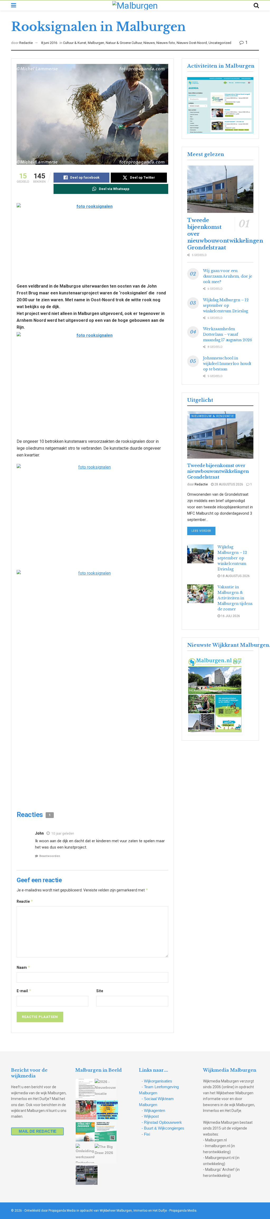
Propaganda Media (182, 1210)
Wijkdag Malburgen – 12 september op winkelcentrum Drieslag (226, 305)
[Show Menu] (13, 5)
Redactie (26, 43)
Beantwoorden (49, 856)
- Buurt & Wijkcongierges (163, 1128)
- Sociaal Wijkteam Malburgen (156, 1101)
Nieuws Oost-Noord (192, 43)
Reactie (25, 901)
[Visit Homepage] (134, 5)
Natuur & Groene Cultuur (124, 43)
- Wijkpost (150, 1116)
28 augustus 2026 (228, 484)
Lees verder (203, 531)
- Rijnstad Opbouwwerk (162, 1122)
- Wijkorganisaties (157, 1081)
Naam (23, 967)
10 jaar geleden (62, 833)
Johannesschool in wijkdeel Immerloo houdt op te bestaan (227, 364)
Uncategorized (220, 43)
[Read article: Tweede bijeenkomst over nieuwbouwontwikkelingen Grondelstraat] (220, 189)
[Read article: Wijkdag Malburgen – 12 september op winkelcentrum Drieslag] (200, 553)
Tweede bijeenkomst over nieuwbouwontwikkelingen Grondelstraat (218, 471)
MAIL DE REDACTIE (37, 1131)
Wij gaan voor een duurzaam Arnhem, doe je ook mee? (227, 276)
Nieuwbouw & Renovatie (212, 416)
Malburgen (96, 43)
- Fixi (146, 1134)
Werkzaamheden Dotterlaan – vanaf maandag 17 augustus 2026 (227, 334)
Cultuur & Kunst (74, 43)
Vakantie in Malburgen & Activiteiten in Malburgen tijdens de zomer (235, 598)
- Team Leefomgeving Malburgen (159, 1090)
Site (99, 991)
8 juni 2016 (49, 43)
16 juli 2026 (230, 616)
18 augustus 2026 (235, 576)
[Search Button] (256, 5)
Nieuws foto (165, 43)
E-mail (24, 990)
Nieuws (149, 43)
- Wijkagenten (153, 1110)
